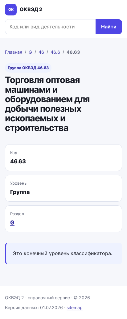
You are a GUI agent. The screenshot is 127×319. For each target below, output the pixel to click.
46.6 (55, 52)
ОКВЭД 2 (25, 9)
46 (41, 52)
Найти (109, 26)
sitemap (75, 307)
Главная (13, 52)
